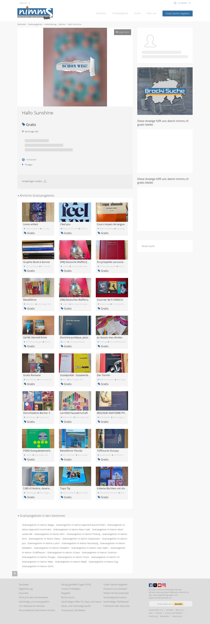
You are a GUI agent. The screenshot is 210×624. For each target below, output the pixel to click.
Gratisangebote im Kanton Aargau (38, 524)
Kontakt (169, 610)
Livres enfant (30, 224)
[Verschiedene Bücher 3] (38, 400)
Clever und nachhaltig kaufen (76, 605)
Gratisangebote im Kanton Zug (103, 561)
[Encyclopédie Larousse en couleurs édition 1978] (112, 249)
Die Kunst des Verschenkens (33, 597)
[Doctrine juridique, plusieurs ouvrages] (75, 325)
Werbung (153, 616)
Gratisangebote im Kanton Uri (105, 557)
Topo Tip (65, 488)
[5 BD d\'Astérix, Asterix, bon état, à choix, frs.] (38, 476)
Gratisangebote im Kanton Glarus (44, 538)
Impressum (177, 616)
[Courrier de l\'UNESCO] (112, 287)
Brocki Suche (148, 246)
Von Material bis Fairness (32, 605)
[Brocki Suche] (165, 90)
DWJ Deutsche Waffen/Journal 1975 (80, 262)
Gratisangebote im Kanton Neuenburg (80, 543)
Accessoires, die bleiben (73, 610)
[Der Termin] (112, 362)
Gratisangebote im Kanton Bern (49, 534)
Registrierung (26, 588)
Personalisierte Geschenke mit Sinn (37, 610)
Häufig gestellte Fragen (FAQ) (76, 584)
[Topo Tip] (75, 476)
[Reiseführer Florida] (75, 438)
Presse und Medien (173, 613)
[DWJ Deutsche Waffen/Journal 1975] (75, 249)
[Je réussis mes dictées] (112, 325)
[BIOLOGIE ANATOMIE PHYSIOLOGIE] (112, 400)
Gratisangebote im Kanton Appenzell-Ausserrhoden (80, 524)
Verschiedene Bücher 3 (36, 413)
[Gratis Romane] (38, 362)
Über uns (151, 13)
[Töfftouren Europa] (112, 438)
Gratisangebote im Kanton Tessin (73, 557)
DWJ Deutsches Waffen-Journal (78, 299)
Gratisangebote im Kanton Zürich (38, 566)
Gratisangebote (120, 13)
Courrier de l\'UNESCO (110, 299)
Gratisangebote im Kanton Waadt (71, 561)
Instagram (164, 585)
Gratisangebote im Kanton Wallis (37, 561)
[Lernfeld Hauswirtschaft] (75, 400)
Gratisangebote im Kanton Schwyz (63, 552)
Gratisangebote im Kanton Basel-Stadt (71, 529)
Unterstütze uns (156, 610)
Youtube (159, 585)
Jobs (151, 613)
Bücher (62, 24)
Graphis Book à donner (36, 262)
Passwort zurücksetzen (115, 588)
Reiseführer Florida (71, 450)
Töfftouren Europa (108, 450)
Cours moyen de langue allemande (117, 224)
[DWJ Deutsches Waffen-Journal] (75, 287)
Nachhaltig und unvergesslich (34, 601)
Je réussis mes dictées (109, 337)
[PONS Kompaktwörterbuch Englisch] (38, 438)
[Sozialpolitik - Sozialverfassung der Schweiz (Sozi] (75, 362)
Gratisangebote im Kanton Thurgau (38, 557)
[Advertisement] (165, 150)
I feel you (65, 224)
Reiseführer (30, 299)
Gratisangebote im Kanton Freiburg (83, 534)
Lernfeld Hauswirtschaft (74, 413)
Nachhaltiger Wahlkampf (116, 601)
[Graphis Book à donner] (38, 249)
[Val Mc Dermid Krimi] (38, 325)
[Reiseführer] (38, 287)
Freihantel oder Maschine (116, 605)
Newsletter (164, 616)
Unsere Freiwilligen (71, 588)
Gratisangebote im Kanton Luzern (44, 543)
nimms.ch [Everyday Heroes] (168, 589)
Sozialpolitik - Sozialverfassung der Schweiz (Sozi (87, 375)
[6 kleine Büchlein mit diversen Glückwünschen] (112, 476)
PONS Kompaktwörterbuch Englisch (44, 450)
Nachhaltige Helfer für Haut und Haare (81, 601)
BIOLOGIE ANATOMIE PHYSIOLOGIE (117, 413)
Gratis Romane (32, 375)
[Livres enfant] (38, 211)
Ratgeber (66, 593)
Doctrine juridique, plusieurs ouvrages (82, 337)
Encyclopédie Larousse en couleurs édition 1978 (125, 262)
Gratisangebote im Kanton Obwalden (51, 547)
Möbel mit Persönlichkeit (116, 593)
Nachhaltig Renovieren (115, 597)
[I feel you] (75, 211)
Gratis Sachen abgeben (178, 13)
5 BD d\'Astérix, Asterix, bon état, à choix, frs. (49, 488)
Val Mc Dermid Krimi (35, 337)
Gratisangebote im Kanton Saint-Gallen (90, 547)
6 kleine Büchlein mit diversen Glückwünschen (123, 488)
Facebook (151, 585)
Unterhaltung (50, 24)
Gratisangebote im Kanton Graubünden (81, 538)
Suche (137, 13)
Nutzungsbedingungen (163, 595)
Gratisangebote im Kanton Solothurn (99, 552)
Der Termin (103, 375)
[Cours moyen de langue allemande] (112, 211)
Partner (158, 613)
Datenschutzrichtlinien (159, 597)
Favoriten (24, 593)
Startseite (101, 13)
